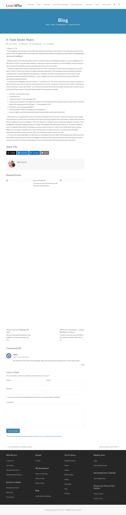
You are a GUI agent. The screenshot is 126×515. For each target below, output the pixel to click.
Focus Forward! (39, 180)
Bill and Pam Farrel (12, 470)
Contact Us (10, 461)
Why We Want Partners (14, 475)
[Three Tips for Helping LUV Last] (18, 253)
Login (95, 461)
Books (66, 465)
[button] (114, 4)
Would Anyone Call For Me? (108, 447)
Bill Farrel (24, 44)
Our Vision (9, 465)
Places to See (39, 478)
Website (9, 389)
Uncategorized (37, 44)
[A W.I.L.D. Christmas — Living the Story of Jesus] (72, 253)
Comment (10, 402)
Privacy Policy (98, 494)
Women (67, 493)
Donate (37, 461)
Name (8, 380)
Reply (83, 364)
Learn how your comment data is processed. (47, 436)
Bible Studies (68, 475)
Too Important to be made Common (19, 447)
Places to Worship (41, 474)
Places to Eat (39, 483)
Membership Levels (100, 465)
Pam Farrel (10, 497)
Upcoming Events (100, 478)
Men (66, 489)
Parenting (67, 484)
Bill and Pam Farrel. (58, 510)
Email (48, 380)
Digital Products (70, 461)
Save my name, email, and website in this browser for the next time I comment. (34, 397)
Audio (66, 479)
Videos (66, 470)
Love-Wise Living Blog (43, 496)
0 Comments (50, 44)
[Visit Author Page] (11, 164)
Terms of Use (98, 498)
